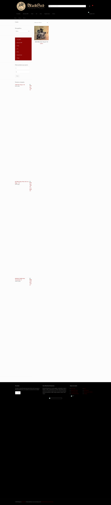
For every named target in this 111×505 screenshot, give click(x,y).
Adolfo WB (24, 501)
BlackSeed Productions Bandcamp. (47, 501)
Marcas (20, 18)
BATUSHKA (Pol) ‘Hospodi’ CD (41, 41)
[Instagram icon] (92, 501)
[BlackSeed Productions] (30, 6)
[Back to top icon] (104, 502)
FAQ (84, 388)
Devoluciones (86, 390)
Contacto (85, 393)
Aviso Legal (73, 388)
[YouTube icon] (91, 501)
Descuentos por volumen (88, 391)
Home (15, 18)
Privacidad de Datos (74, 391)
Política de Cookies (74, 390)
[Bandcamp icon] (94, 501)
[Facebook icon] (90, 501)
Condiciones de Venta (75, 393)
